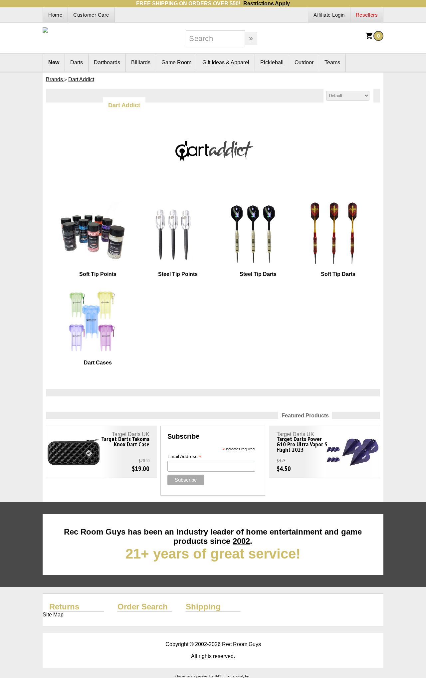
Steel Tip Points (178, 274)
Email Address (184, 456)
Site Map (53, 614)
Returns (64, 606)
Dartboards (107, 62)
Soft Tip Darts (338, 274)
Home (55, 15)
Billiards (140, 62)
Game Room (176, 62)
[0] (369, 38)
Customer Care (91, 15)
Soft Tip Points (97, 274)
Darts (76, 62)
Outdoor (304, 62)
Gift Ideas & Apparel (225, 62)
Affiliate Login (329, 15)
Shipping (203, 606)
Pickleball (272, 62)
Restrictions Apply (266, 3)
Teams (332, 62)
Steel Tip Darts (258, 274)
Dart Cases (98, 362)
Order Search (142, 606)
